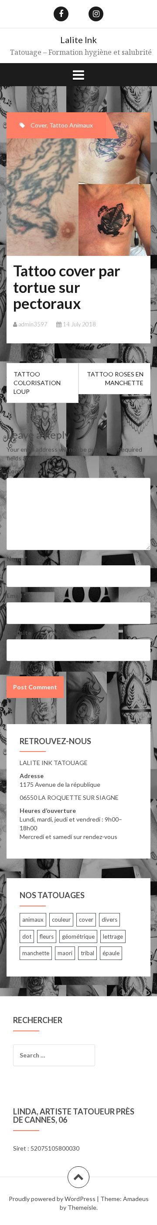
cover (86, 919)
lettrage (113, 936)
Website (19, 632)
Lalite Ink (78, 39)
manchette (35, 953)
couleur (61, 919)
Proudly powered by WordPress (52, 1198)
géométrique (78, 936)
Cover (39, 125)
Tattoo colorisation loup (37, 382)
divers (109, 919)
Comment (21, 471)
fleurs (47, 936)
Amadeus (136, 1198)
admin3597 (33, 324)
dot (26, 936)
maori (65, 953)
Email (16, 595)
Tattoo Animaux (71, 125)
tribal (87, 953)
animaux (33, 919)
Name (17, 558)
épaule (110, 953)
